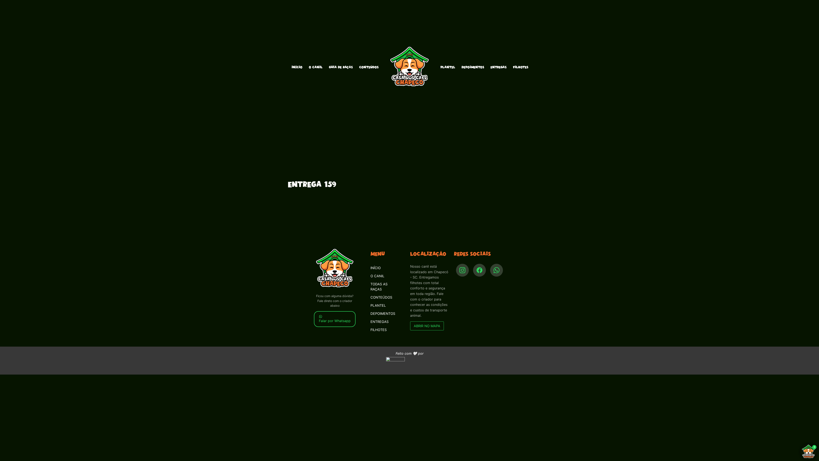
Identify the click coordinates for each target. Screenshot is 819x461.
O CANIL (315, 67)
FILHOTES (520, 67)
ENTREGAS (499, 67)
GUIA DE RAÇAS (341, 67)
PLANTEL (447, 67)
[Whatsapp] (496, 270)
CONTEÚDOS (369, 67)
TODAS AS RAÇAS (379, 286)
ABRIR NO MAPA (427, 326)
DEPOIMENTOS (473, 67)
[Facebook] (479, 270)
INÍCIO (297, 67)
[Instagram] (462, 270)
